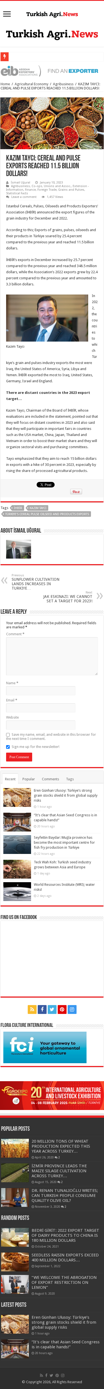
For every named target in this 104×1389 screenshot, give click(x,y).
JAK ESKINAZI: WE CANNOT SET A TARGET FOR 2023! (67, 597)
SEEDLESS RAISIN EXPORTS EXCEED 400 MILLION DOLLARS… (65, 1258)
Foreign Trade (47, 190)
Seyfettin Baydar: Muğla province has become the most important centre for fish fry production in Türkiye (64, 842)
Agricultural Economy (31, 84)
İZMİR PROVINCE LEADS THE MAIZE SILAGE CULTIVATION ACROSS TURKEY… (59, 1170)
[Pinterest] (62, 1009)
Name (12, 683)
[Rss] (32, 1009)
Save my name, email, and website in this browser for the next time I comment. (51, 736)
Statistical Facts (17, 193)
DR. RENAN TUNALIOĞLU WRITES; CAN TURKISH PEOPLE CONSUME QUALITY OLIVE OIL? (65, 1195)
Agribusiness (63, 84)
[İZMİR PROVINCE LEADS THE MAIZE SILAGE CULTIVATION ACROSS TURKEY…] (15, 1172)
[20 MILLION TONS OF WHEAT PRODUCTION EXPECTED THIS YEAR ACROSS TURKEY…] (15, 1148)
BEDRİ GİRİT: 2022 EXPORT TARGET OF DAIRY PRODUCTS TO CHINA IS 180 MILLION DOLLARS (65, 1235)
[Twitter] (52, 1009)
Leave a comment (24, 197)
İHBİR (18, 508)
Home (5, 84)
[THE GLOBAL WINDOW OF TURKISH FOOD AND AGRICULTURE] (52, 13)
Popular (28, 779)
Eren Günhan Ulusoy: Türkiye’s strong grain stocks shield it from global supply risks (65, 795)
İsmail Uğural (20, 182)
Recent (10, 779)
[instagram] (72, 1009)
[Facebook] (42, 1009)
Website (12, 717)
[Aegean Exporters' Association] (52, 71)
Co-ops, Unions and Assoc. (51, 186)
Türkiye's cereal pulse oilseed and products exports (47, 514)
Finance (30, 190)
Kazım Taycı (38, 508)
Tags (70, 779)
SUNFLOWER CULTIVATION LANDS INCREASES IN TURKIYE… (35, 582)
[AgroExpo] (52, 1095)
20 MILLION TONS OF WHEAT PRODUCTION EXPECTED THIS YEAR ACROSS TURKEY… (61, 1146)
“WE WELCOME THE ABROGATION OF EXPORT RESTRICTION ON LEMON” (64, 1282)
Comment (15, 634)
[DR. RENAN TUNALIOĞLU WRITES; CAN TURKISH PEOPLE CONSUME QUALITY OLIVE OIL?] (15, 1197)
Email (11, 700)
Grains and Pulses (71, 190)
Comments (50, 779)
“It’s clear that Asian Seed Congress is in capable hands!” (66, 1344)
